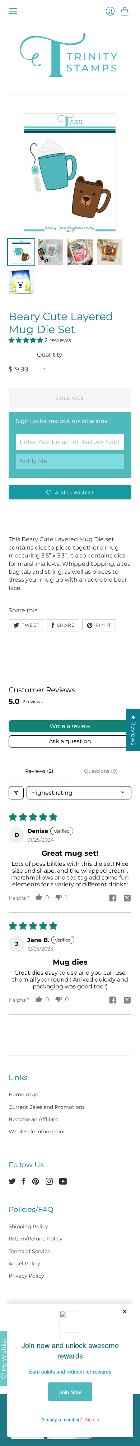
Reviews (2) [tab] (39, 771)
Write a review (70, 726)
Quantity (49, 354)
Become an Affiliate (33, 1119)
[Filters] (16, 792)
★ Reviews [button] (133, 730)
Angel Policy (24, 1263)
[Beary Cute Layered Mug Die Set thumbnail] (21, 252)
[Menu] (13, 11)
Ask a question (70, 741)
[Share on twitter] (127, 898)
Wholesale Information (37, 1131)
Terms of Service (29, 1251)
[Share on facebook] (112, 899)
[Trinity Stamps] (70, 55)
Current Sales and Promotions (47, 1107)
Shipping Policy (28, 1226)
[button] (27, 340)
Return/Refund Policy (35, 1238)
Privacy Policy (26, 1276)
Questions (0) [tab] (101, 771)
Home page (23, 1094)
